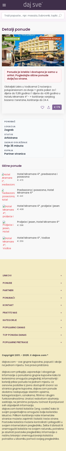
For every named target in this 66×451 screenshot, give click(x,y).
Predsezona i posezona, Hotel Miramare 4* (35, 191)
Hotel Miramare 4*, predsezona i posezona (37, 175)
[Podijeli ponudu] (48, 107)
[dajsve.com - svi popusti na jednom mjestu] (33, 4)
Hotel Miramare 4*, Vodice (33, 237)
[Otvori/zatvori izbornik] (4, 3)
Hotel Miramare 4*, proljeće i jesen (38, 206)
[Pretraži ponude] (60, 16)
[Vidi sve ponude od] (12, 39)
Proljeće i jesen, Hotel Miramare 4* (38, 222)
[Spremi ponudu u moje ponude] (42, 107)
